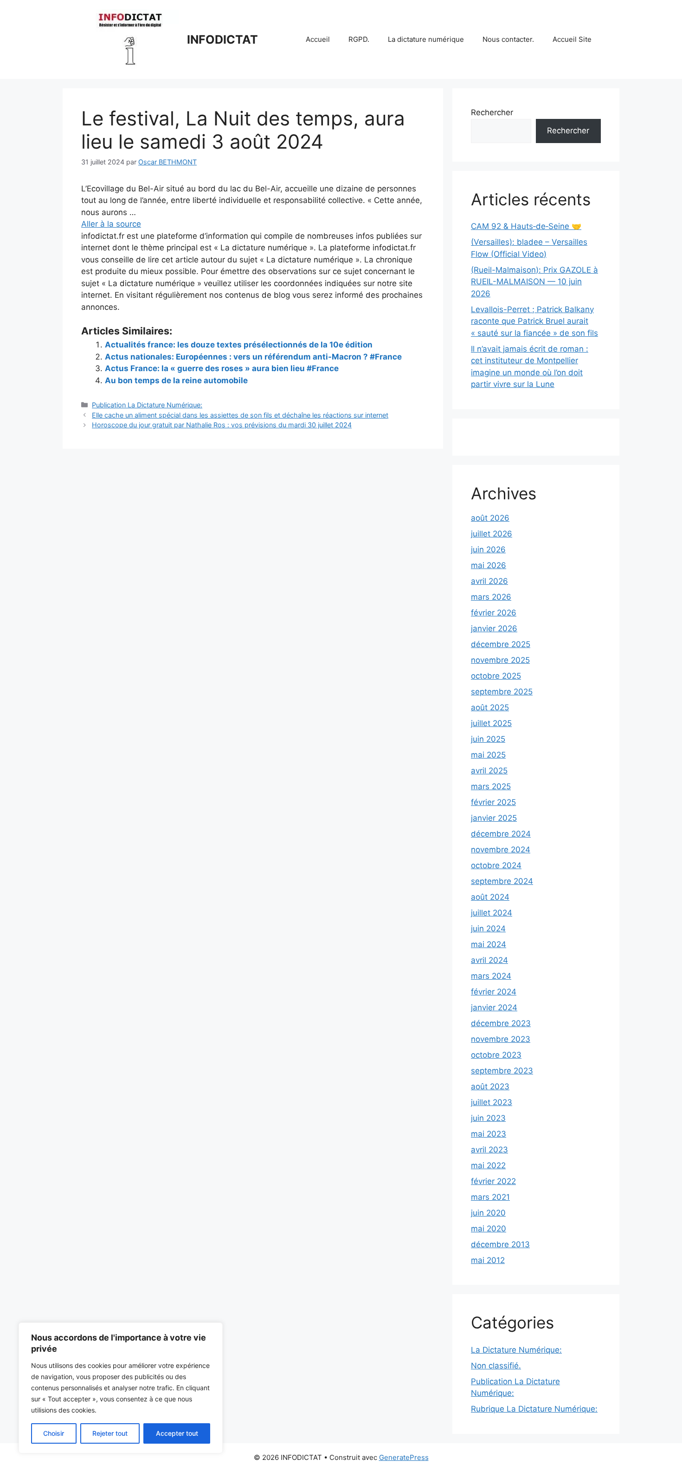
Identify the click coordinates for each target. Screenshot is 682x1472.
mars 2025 (491, 786)
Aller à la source (111, 224)
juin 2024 (488, 928)
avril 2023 (489, 1149)
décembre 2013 (500, 1244)
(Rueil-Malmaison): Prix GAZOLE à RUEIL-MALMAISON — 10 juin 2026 (534, 281)
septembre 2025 (502, 691)
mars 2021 (490, 1197)
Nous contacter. (508, 39)
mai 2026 (488, 565)
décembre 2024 (501, 833)
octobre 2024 (496, 865)
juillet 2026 (491, 533)
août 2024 (490, 897)
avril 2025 (489, 770)
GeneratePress (404, 1457)
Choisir (53, 1433)
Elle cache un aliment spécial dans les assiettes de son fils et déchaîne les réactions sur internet (240, 415)
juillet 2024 (491, 912)
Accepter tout (177, 1433)
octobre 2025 (496, 675)
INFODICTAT (222, 39)
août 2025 (490, 707)
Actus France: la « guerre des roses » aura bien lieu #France (222, 368)
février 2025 (493, 802)
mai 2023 (488, 1133)
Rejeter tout (110, 1433)
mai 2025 (488, 754)
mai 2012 (488, 1260)
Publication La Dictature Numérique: (147, 405)
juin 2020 (488, 1212)
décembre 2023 (501, 1023)
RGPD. (358, 39)
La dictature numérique (426, 39)
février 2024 (493, 991)
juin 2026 (488, 549)
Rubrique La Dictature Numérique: (534, 1408)
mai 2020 (488, 1228)
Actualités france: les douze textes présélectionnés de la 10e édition (239, 344)
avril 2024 (489, 960)
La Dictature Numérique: (516, 1349)
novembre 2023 (500, 1039)
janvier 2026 (494, 628)
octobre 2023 (496, 1055)
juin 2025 (488, 739)
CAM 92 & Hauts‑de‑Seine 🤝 (526, 226)
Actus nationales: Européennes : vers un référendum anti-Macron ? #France (253, 356)
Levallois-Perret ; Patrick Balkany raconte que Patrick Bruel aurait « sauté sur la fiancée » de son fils (534, 321)
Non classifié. (496, 1365)
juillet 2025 (491, 723)
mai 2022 (488, 1165)
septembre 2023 (502, 1070)
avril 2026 (489, 581)
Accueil (318, 39)
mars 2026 (491, 597)
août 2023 (490, 1086)
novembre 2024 (500, 849)
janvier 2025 (494, 818)
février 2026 (493, 612)
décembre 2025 (500, 644)
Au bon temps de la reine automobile (176, 380)
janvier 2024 (494, 1007)
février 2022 (493, 1181)
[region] (121, 1387)
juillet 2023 (491, 1102)
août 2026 (490, 518)
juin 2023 (488, 1118)
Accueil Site (572, 39)
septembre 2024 (502, 881)
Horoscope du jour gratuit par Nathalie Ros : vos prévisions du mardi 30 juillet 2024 (222, 425)
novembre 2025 (500, 660)
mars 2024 (491, 976)
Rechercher (492, 112)
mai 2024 (488, 944)
